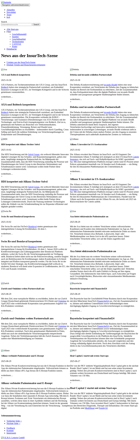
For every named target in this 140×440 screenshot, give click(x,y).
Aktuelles (11, 10)
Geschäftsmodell (19, 34)
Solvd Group (33, 154)
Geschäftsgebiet (19, 39)
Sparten (15, 37)
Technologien (18, 41)
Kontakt (10, 430)
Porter (14, 46)
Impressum (11, 433)
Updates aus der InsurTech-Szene (21, 62)
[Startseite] (6, 2)
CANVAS (16, 44)
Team (9, 15)
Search (4, 22)
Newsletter (11, 12)
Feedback (11, 428)
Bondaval (32, 226)
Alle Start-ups (12, 29)
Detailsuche (12, 49)
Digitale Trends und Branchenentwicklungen (26, 65)
